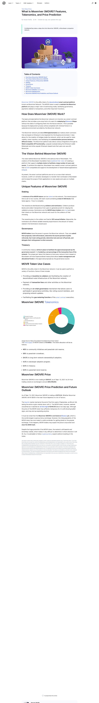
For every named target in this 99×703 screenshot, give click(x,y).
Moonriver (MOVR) (35, 89)
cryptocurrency (47, 434)
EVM (27, 167)
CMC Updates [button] (28, 3)
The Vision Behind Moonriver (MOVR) (37, 79)
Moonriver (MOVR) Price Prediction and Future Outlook (42, 93)
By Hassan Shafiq (27, 19)
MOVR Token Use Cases (33, 88)
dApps (24, 170)
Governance (29, 84)
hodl (66, 210)
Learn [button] (10, 3)
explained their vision (58, 161)
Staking (28, 82)
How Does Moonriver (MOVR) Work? (36, 77)
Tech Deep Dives (27, 9)
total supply (28, 342)
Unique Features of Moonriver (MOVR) (37, 81)
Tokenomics (40, 89)
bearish (27, 402)
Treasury (28, 86)
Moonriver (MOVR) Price (33, 91)
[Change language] (95, 3)
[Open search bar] (92, 3)
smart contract (61, 297)
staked (50, 196)
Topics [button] (17, 3)
